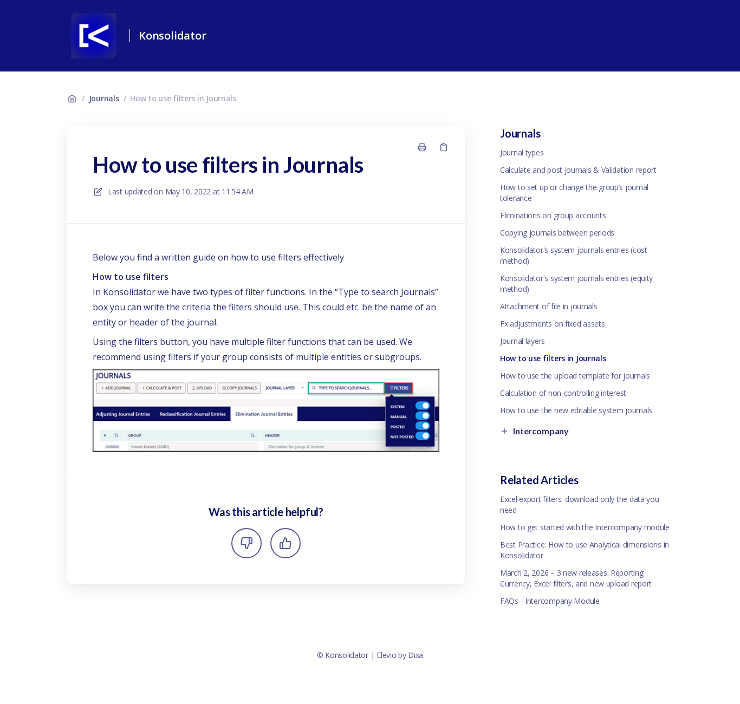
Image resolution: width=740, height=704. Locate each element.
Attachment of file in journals (549, 306)
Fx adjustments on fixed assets (552, 323)
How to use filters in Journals (183, 98)
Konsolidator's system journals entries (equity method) (576, 283)
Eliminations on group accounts (553, 215)
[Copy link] (443, 147)
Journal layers (522, 341)
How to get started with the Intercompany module (585, 527)
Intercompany (541, 431)
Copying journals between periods (557, 232)
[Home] (93, 35)
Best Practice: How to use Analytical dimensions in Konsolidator (584, 549)
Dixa (415, 655)
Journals (104, 98)
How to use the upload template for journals (575, 375)
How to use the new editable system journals (576, 410)
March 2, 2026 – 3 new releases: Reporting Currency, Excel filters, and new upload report (576, 578)
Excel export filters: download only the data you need (579, 504)
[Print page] (422, 147)
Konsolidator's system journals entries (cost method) (573, 255)
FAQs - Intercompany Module (550, 601)
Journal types (521, 152)
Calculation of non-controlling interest (563, 393)
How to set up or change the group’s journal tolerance (574, 192)
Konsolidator (172, 35)
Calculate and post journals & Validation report (578, 170)
